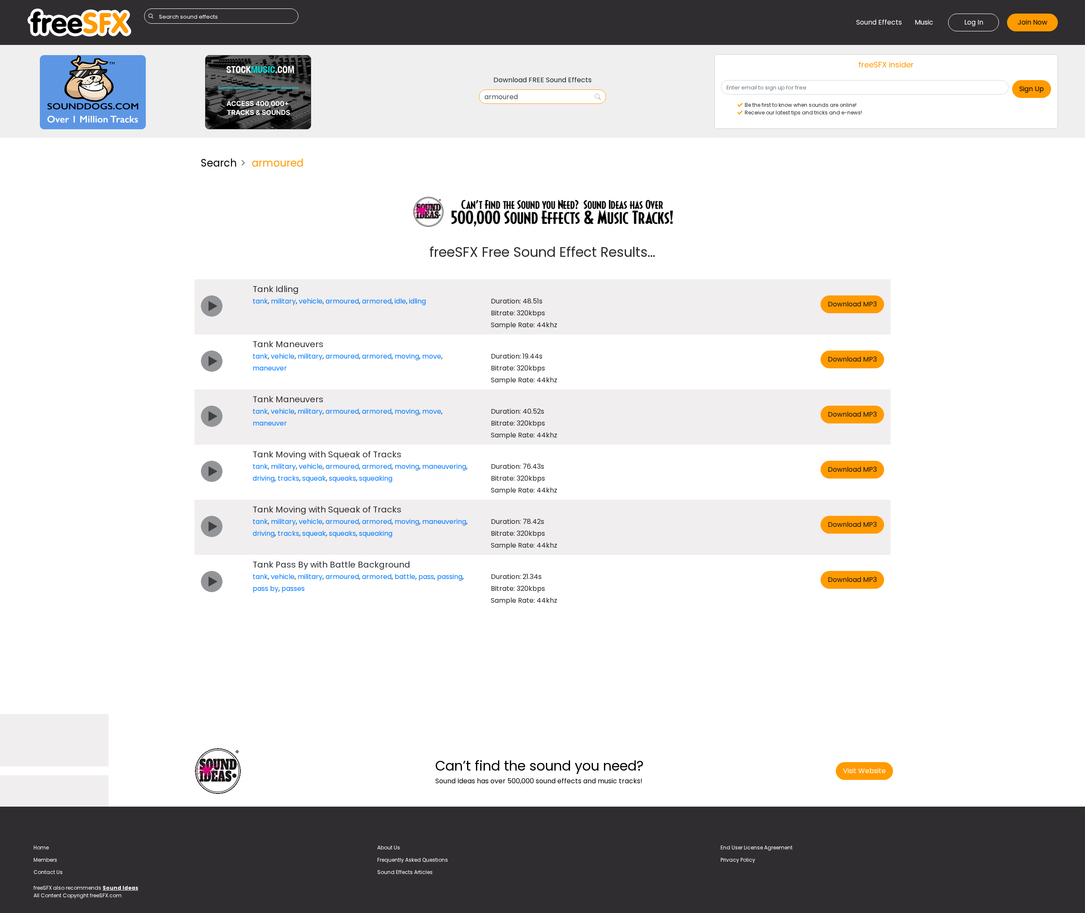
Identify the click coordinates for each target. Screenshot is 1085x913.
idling (417, 301)
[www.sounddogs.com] (93, 92)
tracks (288, 478)
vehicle (311, 301)
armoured (342, 301)
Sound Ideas (120, 887)
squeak (314, 478)
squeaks (342, 478)
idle (400, 301)
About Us (388, 847)
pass (426, 577)
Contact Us (48, 872)
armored (377, 301)
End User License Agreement (757, 847)
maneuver (270, 368)
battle (405, 577)
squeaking (375, 478)
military (283, 301)
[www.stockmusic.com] (258, 92)
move (431, 356)
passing (449, 577)
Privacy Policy (738, 859)
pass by (265, 588)
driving (264, 478)
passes (293, 588)
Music (924, 22)
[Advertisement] (107, 209)
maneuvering (444, 466)
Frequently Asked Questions (412, 859)
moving (407, 356)
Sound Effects (879, 22)
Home (41, 847)
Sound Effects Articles (405, 872)
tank (260, 301)
